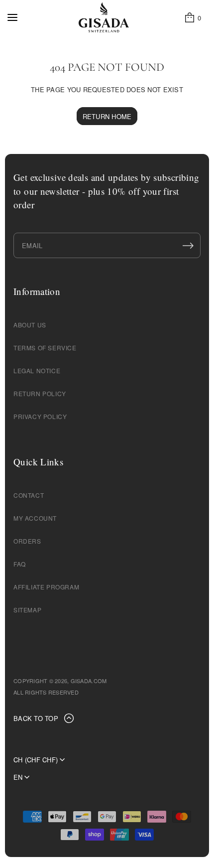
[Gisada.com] (104, 17)
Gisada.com (89, 681)
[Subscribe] (188, 246)
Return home (107, 116)
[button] (192, 17)
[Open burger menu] (12, 17)
